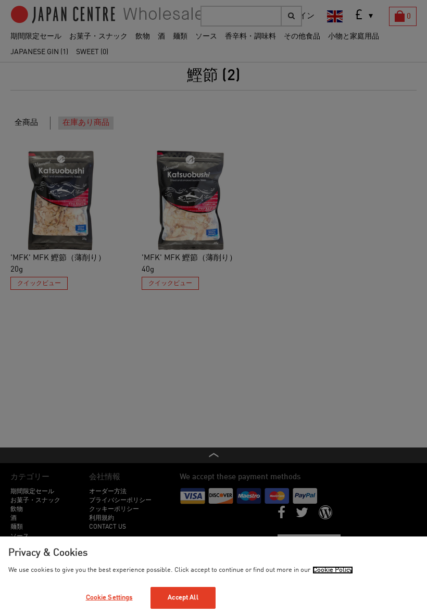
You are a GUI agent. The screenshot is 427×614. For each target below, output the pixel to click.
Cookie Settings (109, 597)
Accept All (183, 597)
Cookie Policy (333, 570)
